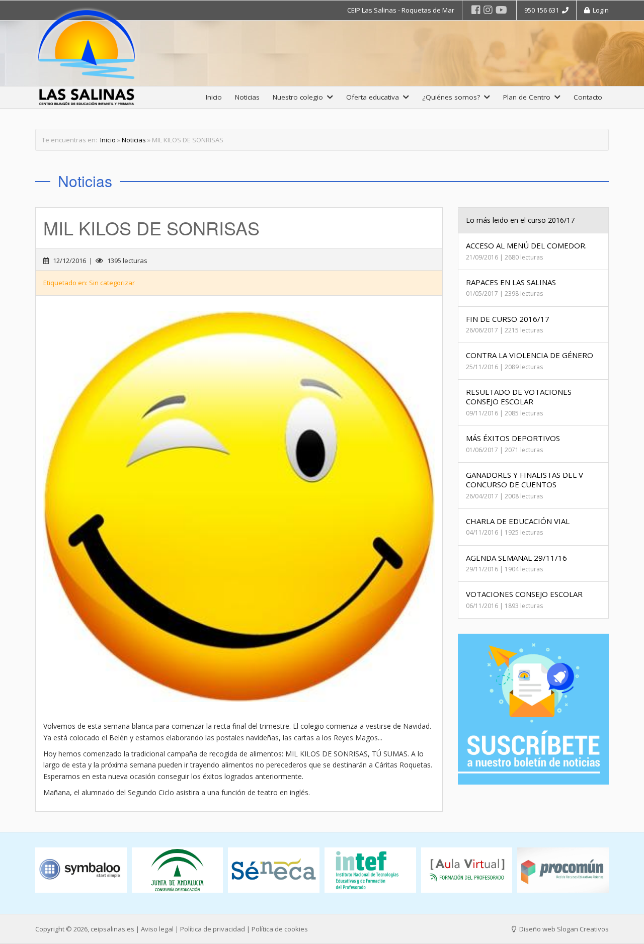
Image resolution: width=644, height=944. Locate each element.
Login (599, 10)
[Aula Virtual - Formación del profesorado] (467, 870)
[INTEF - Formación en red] (370, 870)
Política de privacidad (212, 928)
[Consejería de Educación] (177, 870)
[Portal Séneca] (273, 870)
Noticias (247, 97)
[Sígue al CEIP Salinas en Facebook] (476, 10)
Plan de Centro (528, 97)
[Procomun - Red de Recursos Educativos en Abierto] (563, 870)
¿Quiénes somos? (453, 97)
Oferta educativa (374, 97)
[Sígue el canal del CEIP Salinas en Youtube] (501, 10)
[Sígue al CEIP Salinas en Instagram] (488, 10)
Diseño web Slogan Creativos (563, 928)
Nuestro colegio (300, 97)
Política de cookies (280, 928)
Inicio (214, 97)
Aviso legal (157, 928)
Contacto (588, 97)
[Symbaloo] (81, 870)
